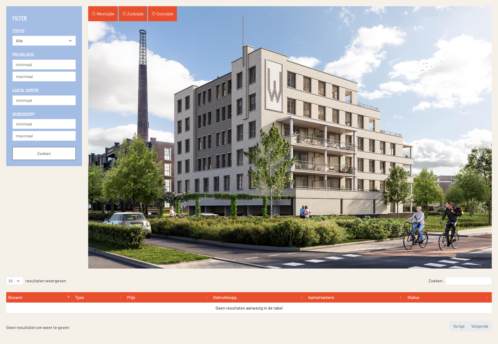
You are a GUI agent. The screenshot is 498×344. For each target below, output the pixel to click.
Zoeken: (436, 280)
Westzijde (105, 13)
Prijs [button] (131, 297)
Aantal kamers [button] (321, 297)
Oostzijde (165, 13)
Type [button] (79, 297)
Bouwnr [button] (15, 297)
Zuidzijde (135, 13)
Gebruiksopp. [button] (225, 297)
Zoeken (44, 153)
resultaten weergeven (45, 280)
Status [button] (413, 297)
